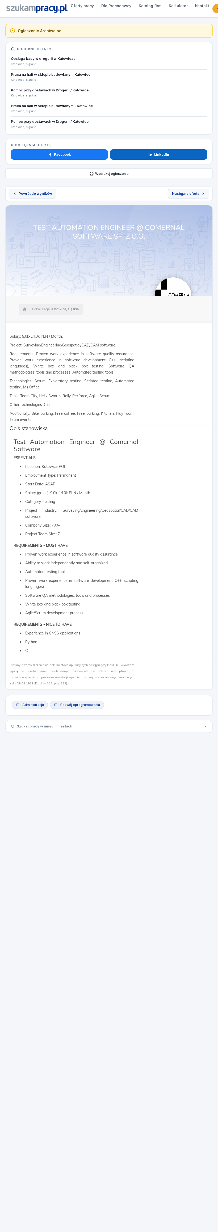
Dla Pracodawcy (116, 5)
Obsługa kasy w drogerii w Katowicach (44, 58)
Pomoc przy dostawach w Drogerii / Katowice (50, 90)
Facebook (62, 154)
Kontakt (202, 5)
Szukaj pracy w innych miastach (44, 726)
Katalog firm (150, 5)
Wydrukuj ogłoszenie (112, 174)
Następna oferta (185, 193)
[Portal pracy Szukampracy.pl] (37, 8)
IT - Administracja (30, 705)
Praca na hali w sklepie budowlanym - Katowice (52, 106)
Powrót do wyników (35, 193)
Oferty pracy (82, 5)
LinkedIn (161, 154)
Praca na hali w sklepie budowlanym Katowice (50, 74)
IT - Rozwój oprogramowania (77, 705)
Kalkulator (178, 5)
